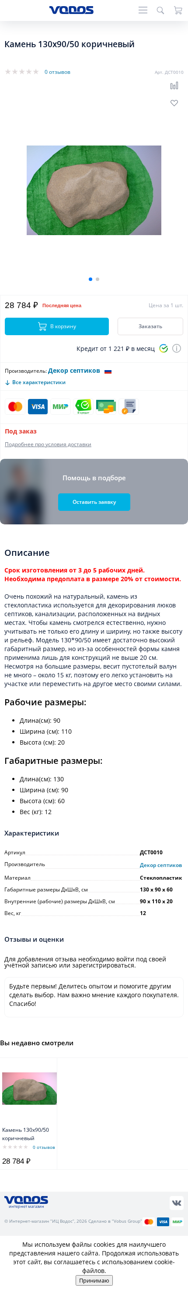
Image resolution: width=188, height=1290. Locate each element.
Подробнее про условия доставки (48, 444)
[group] (94, 190)
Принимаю (94, 1280)
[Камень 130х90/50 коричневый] (29, 1088)
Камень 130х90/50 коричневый (25, 1134)
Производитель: (26, 371)
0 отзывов (57, 72)
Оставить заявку (94, 502)
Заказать (150, 326)
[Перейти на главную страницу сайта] (71, 11)
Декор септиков (74, 370)
